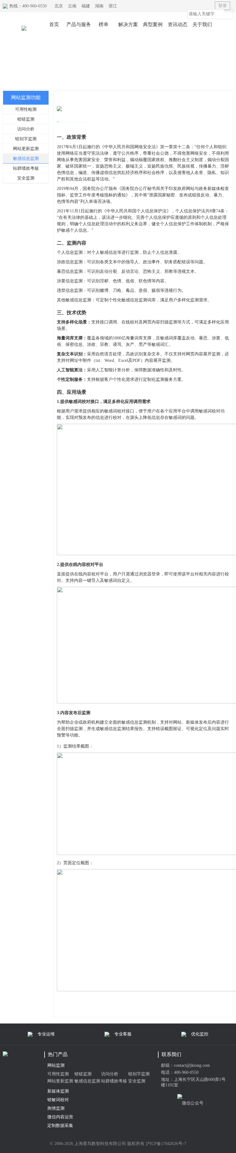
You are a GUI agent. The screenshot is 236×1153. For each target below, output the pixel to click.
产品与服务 (78, 24)
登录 (222, 5)
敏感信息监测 (26, 158)
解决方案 (128, 24)
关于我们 (202, 24)
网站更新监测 (26, 148)
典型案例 (153, 24)
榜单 (103, 24)
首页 (54, 24)
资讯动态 (177, 24)
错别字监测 (26, 139)
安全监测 (25, 178)
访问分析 (25, 129)
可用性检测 (26, 109)
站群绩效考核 (26, 168)
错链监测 (25, 119)
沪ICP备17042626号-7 (166, 1143)
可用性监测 (58, 1074)
